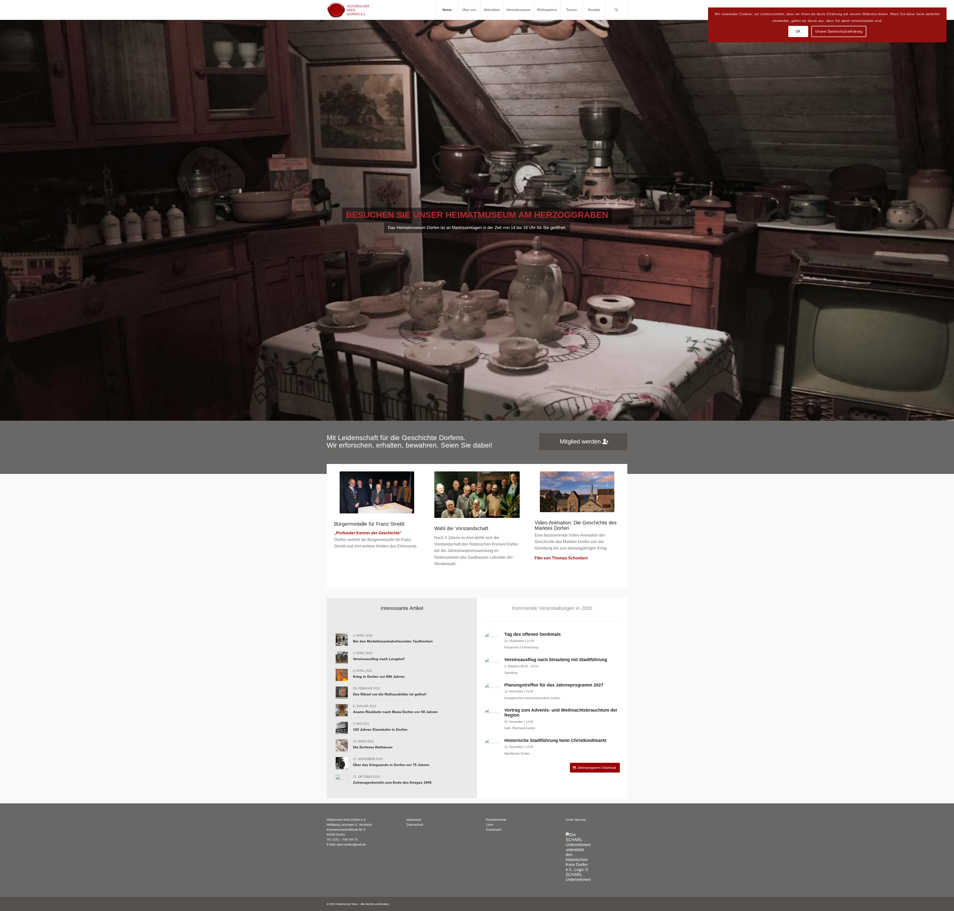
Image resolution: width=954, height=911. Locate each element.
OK (798, 31)
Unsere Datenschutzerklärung (838, 31)
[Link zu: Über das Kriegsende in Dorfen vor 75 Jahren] (342, 763)
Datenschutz (414, 824)
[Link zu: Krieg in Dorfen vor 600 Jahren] (342, 675)
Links (489, 824)
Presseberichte (496, 819)
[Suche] (616, 10)
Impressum (413, 819)
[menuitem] (447, 10)
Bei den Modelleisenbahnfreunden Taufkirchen (393, 641)
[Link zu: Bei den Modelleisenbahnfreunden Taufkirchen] (342, 640)
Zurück (4, 220)
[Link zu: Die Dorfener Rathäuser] (342, 745)
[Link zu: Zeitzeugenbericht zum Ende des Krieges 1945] (342, 781)
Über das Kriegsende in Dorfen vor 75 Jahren (391, 765)
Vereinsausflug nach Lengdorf (378, 659)
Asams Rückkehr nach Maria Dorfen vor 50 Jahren (395, 712)
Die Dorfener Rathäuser (373, 747)
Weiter (949, 220)
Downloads (493, 829)
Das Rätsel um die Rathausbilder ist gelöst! (390, 694)
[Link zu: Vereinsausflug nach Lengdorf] (342, 657)
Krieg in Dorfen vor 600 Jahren (379, 677)
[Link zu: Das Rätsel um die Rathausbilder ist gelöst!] (342, 692)
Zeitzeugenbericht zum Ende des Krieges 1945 (392, 782)
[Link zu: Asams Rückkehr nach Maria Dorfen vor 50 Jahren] (342, 710)
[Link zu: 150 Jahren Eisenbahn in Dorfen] (342, 728)
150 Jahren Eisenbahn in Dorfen (380, 729)
